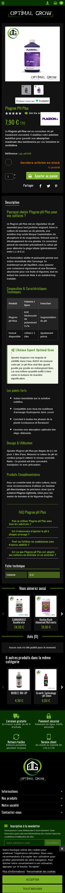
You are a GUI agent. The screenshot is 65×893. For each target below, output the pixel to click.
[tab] (32, 522)
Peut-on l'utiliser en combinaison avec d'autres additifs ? (31, 543)
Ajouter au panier (46, 175)
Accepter (32, 879)
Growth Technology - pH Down (46, 694)
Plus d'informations (13, 871)
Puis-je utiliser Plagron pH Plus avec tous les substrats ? (30, 522)
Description (12, 202)
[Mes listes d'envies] (40, 3)
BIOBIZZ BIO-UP (19, 693)
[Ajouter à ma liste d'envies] (8, 162)
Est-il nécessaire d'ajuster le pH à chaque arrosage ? (29, 532)
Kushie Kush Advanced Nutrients (46, 620)
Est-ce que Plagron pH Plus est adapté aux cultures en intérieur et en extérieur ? (32, 553)
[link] (40, 186)
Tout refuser (32, 889)
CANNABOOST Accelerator (19, 620)
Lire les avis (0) (37, 113)
